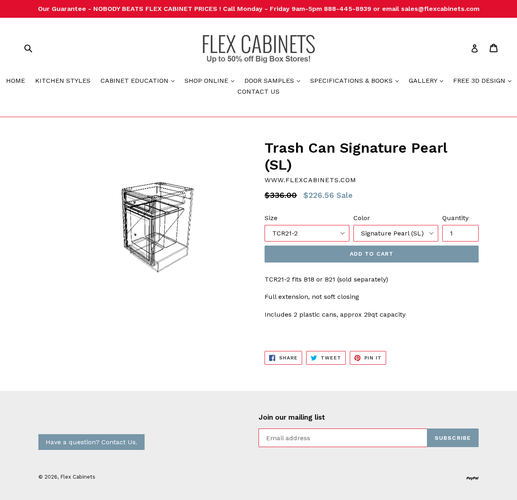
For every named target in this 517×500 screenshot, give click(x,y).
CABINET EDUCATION (140, 80)
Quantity (455, 218)
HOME (15, 80)
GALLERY (428, 80)
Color (361, 218)
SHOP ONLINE (211, 80)
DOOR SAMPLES (274, 80)
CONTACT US (258, 91)
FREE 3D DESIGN (484, 80)
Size (271, 218)
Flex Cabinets (77, 477)
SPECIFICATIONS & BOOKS (356, 80)
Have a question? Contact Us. (91, 442)
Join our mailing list (291, 417)
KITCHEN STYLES (62, 80)
